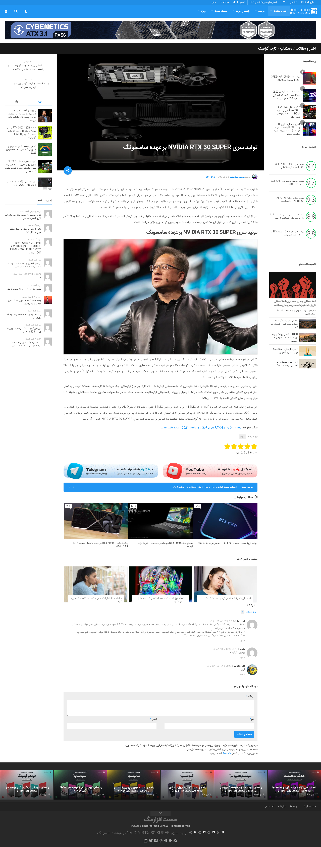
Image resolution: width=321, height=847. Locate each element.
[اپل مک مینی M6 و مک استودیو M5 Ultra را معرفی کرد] (45, 183)
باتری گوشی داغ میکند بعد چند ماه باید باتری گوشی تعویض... (23, 216)
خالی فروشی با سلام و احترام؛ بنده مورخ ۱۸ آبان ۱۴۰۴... (25, 230)
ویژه (203, 11)
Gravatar (227, 754)
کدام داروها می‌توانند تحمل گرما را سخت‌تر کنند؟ (228, 598)
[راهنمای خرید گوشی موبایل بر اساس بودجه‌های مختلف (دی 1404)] (187, 785)
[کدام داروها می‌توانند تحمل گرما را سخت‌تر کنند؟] (225, 584)
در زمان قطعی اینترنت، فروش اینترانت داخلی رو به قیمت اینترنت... (23, 265)
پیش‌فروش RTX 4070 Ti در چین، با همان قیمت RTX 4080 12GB (100, 545)
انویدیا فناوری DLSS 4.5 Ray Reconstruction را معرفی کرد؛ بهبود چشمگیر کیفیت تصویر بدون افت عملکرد (186, 487)
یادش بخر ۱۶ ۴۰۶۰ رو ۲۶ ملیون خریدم (24, 289)
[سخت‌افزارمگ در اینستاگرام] (160, 840)
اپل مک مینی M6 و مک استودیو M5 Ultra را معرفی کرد (21, 183)
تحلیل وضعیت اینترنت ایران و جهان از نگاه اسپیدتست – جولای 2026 (21, 149)
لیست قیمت (221, 11)
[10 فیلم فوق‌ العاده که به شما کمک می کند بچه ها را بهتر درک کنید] (160, 584)
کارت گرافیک (267, 49)
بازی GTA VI (307, 2)
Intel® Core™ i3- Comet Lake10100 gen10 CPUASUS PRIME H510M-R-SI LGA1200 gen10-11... (25, 248)
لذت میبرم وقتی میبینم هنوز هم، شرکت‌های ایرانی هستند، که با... (26, 344)
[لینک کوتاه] (207, 177)
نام (252, 719)
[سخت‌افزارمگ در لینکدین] (145, 840)
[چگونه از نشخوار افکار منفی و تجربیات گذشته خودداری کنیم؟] (95, 584)
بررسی (261, 11)
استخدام (269, 806)
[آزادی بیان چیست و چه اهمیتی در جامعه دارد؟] (307, 363)
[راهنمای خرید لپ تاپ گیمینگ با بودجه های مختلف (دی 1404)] (26, 785)
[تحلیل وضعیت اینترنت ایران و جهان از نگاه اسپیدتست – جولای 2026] (45, 149)
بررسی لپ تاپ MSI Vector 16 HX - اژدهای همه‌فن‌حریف (287, 233)
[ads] (160, 30)
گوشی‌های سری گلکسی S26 (263, 2)
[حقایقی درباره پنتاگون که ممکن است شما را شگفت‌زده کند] (307, 324)
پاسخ (242, 640)
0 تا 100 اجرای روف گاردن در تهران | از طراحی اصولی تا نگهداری (284, 337)
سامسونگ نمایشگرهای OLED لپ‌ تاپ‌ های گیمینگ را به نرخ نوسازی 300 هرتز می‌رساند (286, 95)
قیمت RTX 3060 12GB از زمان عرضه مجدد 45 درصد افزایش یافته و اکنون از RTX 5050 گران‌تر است (21, 133)
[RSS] (175, 840)
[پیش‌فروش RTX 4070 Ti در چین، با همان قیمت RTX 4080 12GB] (96, 521)
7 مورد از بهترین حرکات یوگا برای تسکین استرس (285, 351)
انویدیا (242, 436)
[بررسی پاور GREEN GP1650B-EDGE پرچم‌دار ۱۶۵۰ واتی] (309, 78)
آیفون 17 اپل (239, 2)
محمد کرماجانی (237, 177)
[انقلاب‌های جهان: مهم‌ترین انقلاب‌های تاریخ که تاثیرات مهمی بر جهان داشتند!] (292, 285)
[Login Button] (6, 11)
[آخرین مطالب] (40, 101)
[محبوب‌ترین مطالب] (16, 101)
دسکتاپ (286, 49)
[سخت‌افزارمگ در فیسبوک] (155, 840)
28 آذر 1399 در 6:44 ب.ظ (219, 666)
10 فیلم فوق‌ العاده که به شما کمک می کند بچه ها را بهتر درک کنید (162, 600)
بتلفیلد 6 (225, 2)
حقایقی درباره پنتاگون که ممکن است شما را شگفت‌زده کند (284, 324)
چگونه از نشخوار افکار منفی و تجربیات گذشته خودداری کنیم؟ (96, 600)
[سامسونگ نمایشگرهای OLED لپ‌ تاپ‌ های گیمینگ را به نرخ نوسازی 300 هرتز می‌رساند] (309, 95)
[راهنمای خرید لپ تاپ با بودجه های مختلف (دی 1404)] (80, 785)
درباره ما (294, 806)
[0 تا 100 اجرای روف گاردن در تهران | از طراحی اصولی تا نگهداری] (307, 337)
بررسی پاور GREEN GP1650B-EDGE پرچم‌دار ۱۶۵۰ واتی (285, 78)
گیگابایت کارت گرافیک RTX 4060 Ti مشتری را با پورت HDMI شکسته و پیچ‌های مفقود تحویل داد (285, 112)
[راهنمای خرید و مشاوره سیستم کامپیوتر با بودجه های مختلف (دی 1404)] (240, 785)
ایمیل (153, 719)
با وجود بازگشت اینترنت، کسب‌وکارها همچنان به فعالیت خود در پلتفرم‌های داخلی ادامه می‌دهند (22, 115)
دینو (214, 2)
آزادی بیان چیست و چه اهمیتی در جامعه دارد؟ (287, 363)
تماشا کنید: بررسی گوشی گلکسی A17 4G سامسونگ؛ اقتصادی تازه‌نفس (287, 216)
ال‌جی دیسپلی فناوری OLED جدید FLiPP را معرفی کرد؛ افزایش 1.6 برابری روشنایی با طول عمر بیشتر (287, 129)
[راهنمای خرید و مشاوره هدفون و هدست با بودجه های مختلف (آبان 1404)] (294, 785)
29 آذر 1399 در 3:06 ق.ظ (222, 621)
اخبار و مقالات (280, 11)
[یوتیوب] (210, 471)
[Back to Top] (160, 813)
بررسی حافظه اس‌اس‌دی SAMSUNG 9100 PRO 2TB (287, 182)
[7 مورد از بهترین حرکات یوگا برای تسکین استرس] (307, 351)
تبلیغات (282, 806)
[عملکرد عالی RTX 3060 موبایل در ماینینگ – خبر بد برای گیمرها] (160, 521)
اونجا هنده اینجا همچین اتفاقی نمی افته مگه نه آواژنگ (24, 302)
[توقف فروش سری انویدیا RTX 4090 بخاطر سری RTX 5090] (225, 521)
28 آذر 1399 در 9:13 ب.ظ (225, 649)
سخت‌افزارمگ (309, 806)
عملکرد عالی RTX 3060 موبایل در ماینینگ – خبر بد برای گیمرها (165, 545)
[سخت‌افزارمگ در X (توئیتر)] (151, 840)
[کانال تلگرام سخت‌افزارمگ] (165, 840)
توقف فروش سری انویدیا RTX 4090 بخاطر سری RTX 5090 (227, 543)
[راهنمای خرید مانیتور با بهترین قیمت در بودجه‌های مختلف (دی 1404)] (133, 785)
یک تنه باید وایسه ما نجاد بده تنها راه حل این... (24, 316)
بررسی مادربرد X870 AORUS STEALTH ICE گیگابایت (290, 199)
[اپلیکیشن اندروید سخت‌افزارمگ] (170, 840)
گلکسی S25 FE (289, 2)
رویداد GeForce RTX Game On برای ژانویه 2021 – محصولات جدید (201, 427)
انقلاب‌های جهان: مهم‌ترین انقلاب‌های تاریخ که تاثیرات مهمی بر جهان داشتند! (295, 303)
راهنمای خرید (242, 11)
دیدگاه (247, 612)
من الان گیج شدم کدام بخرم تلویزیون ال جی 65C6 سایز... (24, 330)
